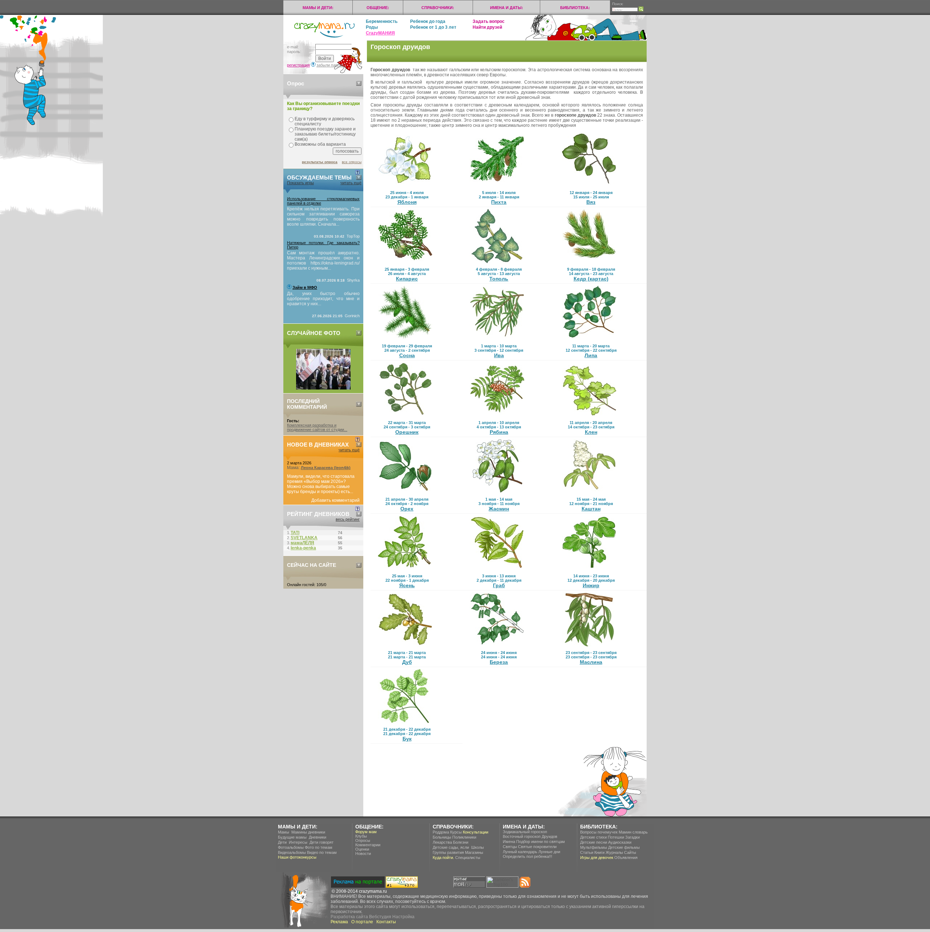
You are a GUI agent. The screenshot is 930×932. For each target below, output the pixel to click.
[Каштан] (589, 492)
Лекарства (442, 842)
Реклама (339, 921)
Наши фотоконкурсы (297, 857)
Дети (282, 842)
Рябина (499, 432)
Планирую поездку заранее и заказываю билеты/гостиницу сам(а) (325, 134)
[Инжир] (589, 568)
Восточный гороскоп (522, 836)
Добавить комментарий (335, 500)
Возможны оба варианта (320, 144)
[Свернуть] (358, 83)
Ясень (407, 585)
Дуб (407, 662)
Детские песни (593, 842)
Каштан (591, 509)
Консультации (475, 832)
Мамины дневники (308, 832)
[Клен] (589, 415)
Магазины (474, 852)
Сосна (407, 355)
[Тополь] (497, 262)
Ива (499, 355)
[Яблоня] (405, 185)
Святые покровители (537, 846)
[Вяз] (589, 185)
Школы (477, 847)
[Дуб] (405, 645)
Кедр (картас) (591, 279)
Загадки (632, 837)
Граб (499, 585)
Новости (363, 853)
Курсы (456, 832)
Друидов (549, 836)
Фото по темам (318, 847)
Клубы (361, 836)
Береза (499, 662)
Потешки (616, 837)
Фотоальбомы (291, 847)
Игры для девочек (596, 857)
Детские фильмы (624, 847)
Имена (509, 841)
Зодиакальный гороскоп (525, 832)
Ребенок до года (427, 21)
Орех (406, 509)
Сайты (630, 852)
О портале (362, 921)
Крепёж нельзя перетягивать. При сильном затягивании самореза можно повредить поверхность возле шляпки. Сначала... (323, 216)
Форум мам (366, 832)
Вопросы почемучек (599, 832)
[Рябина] (497, 415)
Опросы (362, 840)
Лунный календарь (520, 852)
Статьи (586, 852)
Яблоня (407, 202)
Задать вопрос (489, 21)
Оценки (362, 849)
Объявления (626, 857)
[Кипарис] (405, 262)
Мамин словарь (633, 832)
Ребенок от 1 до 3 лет (433, 27)
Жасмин (499, 509)
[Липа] (589, 338)
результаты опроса (319, 162)
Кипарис (407, 279)
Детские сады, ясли (451, 847)
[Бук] (405, 722)
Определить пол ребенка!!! (527, 856)
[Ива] (497, 338)
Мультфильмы (593, 847)
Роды (372, 27)
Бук (407, 739)
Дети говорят (321, 842)
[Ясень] (405, 568)
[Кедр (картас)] (589, 262)
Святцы (510, 846)
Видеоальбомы (292, 852)
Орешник (406, 432)
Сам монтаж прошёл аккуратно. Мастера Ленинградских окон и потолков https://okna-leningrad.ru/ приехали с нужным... (323, 260)
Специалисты (467, 857)
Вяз (590, 202)
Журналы (614, 852)
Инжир (591, 585)
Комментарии (367, 845)
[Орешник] (405, 415)
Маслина (591, 662)
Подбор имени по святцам (540, 841)
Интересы (298, 842)
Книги (599, 852)
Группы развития (448, 852)
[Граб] (497, 568)
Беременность (381, 21)
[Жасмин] (497, 492)
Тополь (498, 279)
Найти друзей (487, 27)
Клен (591, 432)
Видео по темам (322, 852)
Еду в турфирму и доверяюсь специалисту (325, 121)
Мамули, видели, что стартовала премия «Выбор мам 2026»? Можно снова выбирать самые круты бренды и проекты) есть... (321, 484)
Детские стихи (593, 837)
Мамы (283, 832)
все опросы (351, 162)
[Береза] (497, 645)
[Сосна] (405, 338)
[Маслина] (589, 645)
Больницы (442, 837)
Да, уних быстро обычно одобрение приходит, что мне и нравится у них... (323, 298)
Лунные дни (549, 852)
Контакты (386, 921)
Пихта (498, 202)
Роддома (441, 832)
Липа (591, 355)
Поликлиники (464, 837)
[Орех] (405, 492)
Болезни (460, 842)
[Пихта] (497, 185)
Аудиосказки (619, 842)
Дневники (317, 837)
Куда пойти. (443, 857)
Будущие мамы (292, 837)
